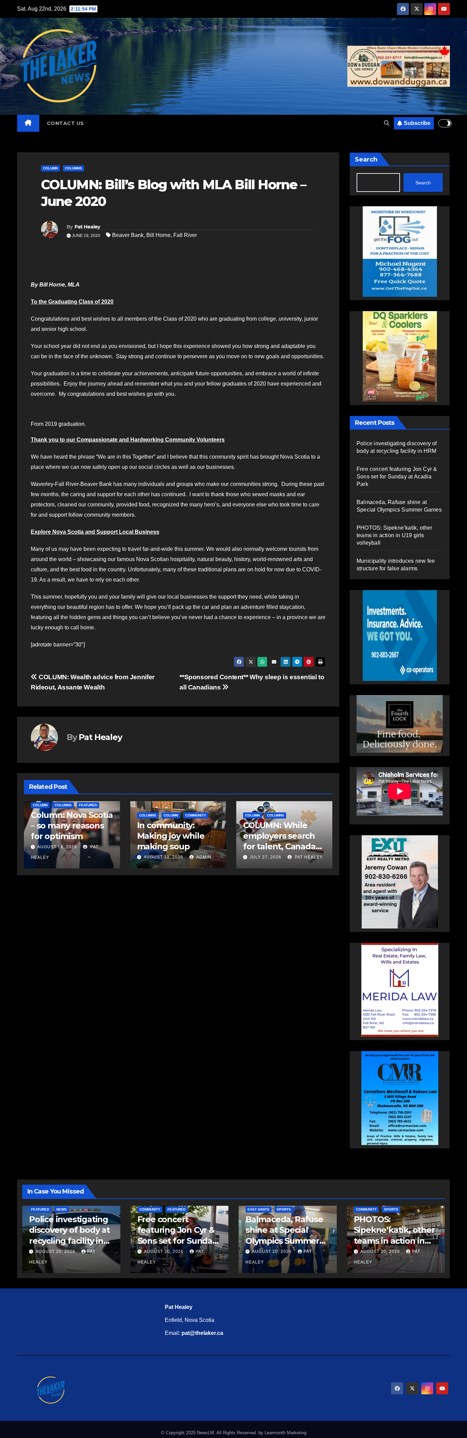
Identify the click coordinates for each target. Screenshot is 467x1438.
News (61, 1209)
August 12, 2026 (163, 857)
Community (195, 815)
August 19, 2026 (57, 846)
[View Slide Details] (364, 724)
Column (50, 168)
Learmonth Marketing (285, 1432)
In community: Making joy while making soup (170, 835)
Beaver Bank (128, 235)
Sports (284, 1209)
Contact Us (65, 123)
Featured (88, 805)
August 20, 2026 (56, 1251)
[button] (386, 123)
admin (203, 857)
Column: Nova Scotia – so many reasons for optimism (72, 825)
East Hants (258, 1209)
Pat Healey (87, 227)
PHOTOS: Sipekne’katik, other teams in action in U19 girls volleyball (394, 535)
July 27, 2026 (265, 857)
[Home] (28, 123)
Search (366, 159)
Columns (73, 168)
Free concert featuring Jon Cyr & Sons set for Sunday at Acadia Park (397, 476)
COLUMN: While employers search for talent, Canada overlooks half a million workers (279, 846)
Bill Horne (158, 235)
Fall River (185, 235)
